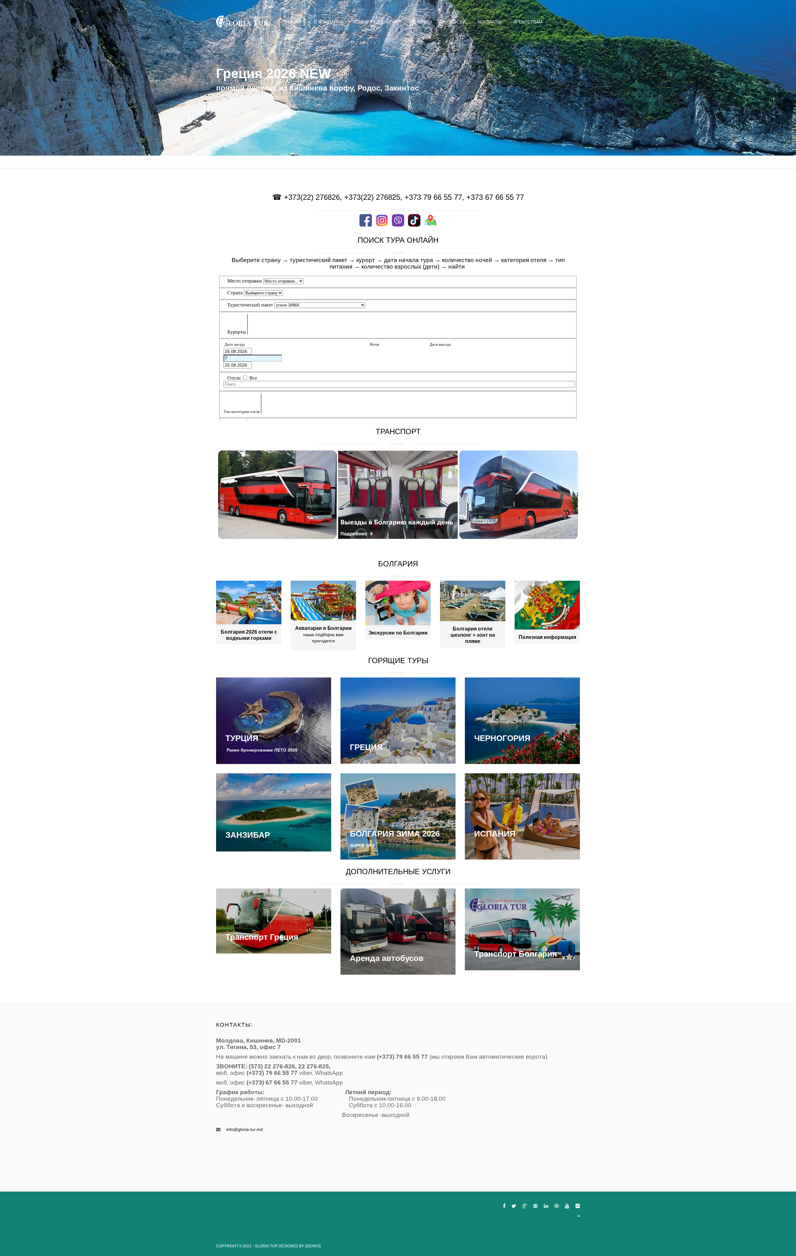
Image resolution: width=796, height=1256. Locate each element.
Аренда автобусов (386, 958)
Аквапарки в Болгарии (323, 628)
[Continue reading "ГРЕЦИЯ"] (398, 720)
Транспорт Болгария (515, 954)
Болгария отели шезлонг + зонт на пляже (473, 635)
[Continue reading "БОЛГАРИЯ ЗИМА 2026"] (398, 815)
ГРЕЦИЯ (366, 747)
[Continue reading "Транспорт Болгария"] (522, 929)
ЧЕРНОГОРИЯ (502, 738)
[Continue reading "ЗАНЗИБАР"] (273, 811)
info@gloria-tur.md (244, 1129)
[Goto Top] (578, 1215)
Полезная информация (547, 637)
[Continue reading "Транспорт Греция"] (273, 920)
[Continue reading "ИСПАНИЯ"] (522, 815)
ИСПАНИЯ (495, 834)
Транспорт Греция (261, 937)
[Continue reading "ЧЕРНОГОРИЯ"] (522, 720)
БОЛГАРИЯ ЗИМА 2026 (395, 834)
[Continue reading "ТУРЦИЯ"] (273, 720)
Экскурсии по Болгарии (398, 632)
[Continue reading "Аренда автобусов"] (398, 931)
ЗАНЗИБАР (247, 835)
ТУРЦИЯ (241, 738)
